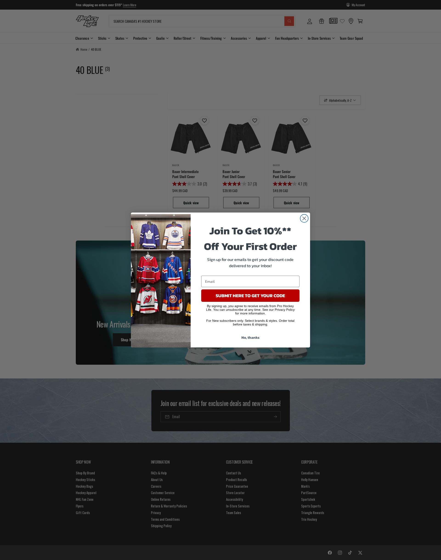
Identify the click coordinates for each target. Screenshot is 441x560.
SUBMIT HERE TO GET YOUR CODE (250, 295)
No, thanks (250, 337)
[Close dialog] (304, 218)
